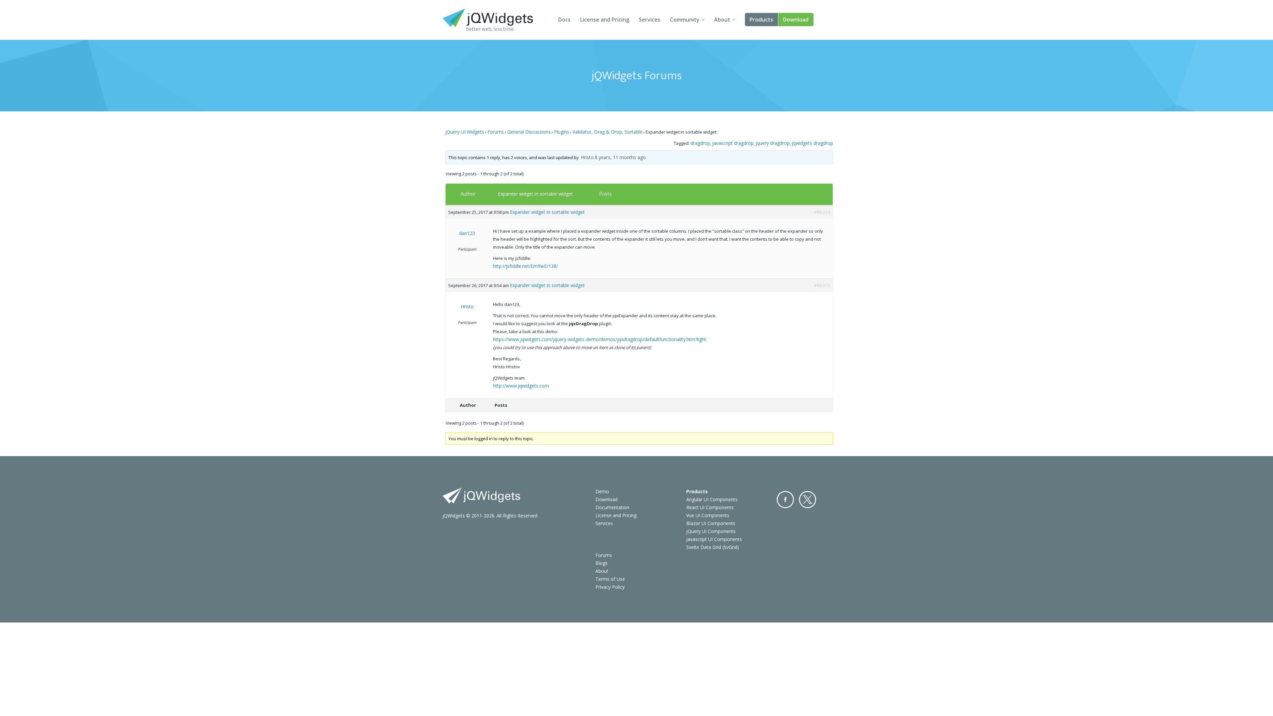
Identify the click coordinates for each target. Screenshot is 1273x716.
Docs (564, 19)
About (722, 19)
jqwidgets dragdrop (812, 143)
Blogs (601, 563)
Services (649, 19)
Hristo (587, 157)
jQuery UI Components (711, 531)
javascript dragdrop (733, 143)
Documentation (612, 507)
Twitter (807, 499)
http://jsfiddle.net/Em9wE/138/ (525, 266)
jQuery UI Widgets (464, 132)
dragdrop (700, 143)
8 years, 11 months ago (620, 157)
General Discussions (529, 132)
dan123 (467, 233)
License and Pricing (604, 19)
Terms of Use (610, 579)
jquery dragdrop (773, 143)
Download (796, 19)
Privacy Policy (610, 587)
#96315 (822, 285)
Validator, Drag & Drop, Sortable (607, 132)
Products (761, 19)
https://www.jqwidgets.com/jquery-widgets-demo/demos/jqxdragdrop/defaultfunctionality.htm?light (599, 339)
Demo (602, 491)
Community (684, 19)
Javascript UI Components (714, 539)
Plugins (561, 132)
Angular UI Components (712, 499)
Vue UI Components (707, 515)
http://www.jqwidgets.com (521, 386)
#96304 (822, 212)
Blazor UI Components (710, 523)
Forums (495, 132)
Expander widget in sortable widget (535, 194)
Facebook (785, 499)
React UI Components (710, 507)
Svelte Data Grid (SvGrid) (712, 547)
